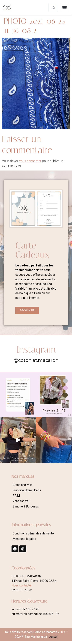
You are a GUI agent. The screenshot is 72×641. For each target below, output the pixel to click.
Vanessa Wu (21, 501)
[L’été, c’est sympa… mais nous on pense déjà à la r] (18, 394)
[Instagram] (22, 548)
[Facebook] (15, 548)
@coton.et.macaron (36, 360)
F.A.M (16, 495)
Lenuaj (53, 636)
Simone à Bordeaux (26, 506)
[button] (64, 7)
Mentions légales (24, 539)
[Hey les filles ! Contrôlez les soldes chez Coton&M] (18, 439)
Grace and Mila (22, 485)
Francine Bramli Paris (27, 490)
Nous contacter (22, 585)
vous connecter (30, 161)
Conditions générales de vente (33, 533)
